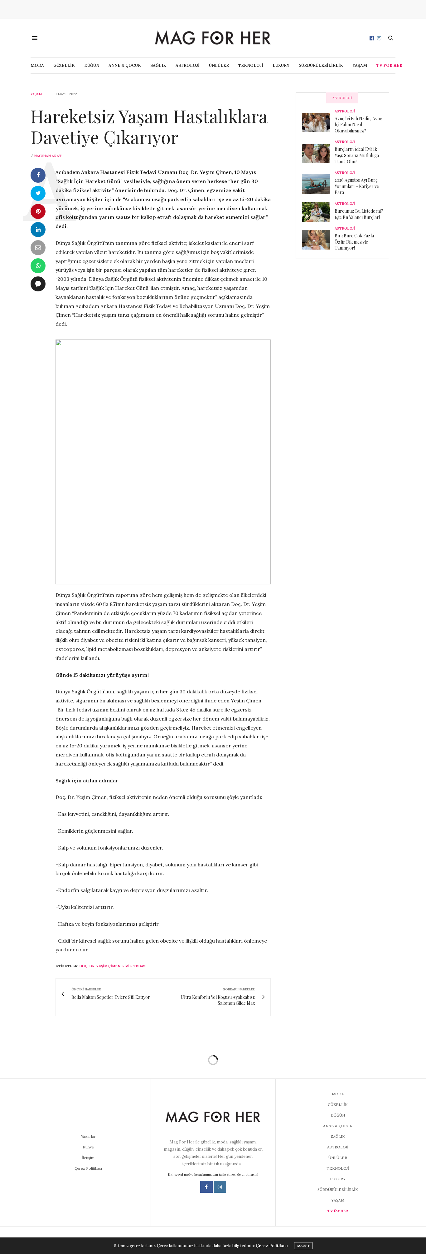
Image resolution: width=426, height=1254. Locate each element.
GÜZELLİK (64, 65)
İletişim (88, 1157)
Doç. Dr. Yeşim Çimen (99, 966)
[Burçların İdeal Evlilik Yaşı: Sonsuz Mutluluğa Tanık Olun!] (318, 153)
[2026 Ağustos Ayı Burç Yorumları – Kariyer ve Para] (318, 184)
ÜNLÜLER (219, 65)
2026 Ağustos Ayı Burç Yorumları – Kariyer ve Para (357, 186)
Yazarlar (88, 1136)
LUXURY (281, 65)
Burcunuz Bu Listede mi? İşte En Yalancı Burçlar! (359, 214)
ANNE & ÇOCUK (125, 65)
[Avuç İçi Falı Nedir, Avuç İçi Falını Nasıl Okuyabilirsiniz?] (318, 122)
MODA (37, 65)
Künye (88, 1147)
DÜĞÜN (91, 65)
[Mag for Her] (213, 38)
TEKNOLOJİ (250, 65)
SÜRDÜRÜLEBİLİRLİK (321, 65)
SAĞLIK (158, 65)
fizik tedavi (134, 966)
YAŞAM (359, 65)
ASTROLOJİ (188, 65)
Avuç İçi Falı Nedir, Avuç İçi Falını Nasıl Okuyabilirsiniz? (358, 125)
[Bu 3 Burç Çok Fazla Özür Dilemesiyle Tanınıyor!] (318, 239)
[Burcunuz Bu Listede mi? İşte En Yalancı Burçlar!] (318, 211)
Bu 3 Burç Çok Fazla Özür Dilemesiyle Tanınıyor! (354, 242)
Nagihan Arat (47, 156)
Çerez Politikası (88, 1168)
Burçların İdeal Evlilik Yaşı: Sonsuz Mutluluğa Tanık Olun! (357, 155)
